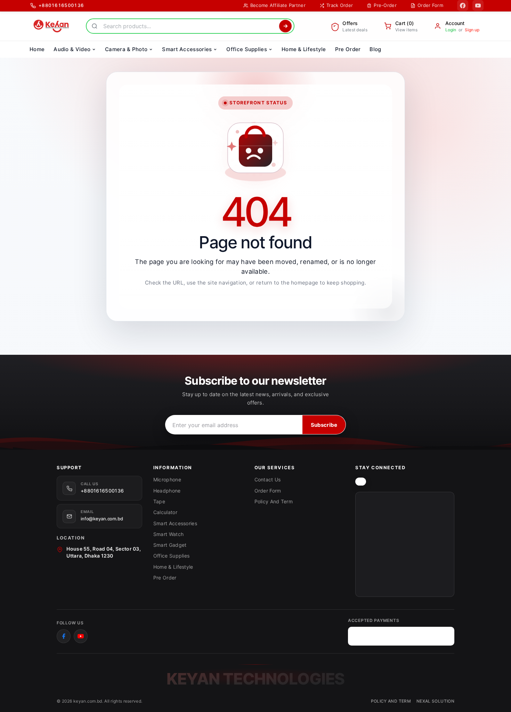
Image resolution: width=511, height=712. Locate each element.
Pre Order (165, 578)
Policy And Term (273, 501)
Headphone (167, 491)
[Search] (285, 26)
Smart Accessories (175, 523)
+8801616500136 (102, 491)
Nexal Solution (435, 701)
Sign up (472, 29)
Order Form (267, 491)
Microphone (167, 479)
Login (450, 29)
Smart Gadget (170, 545)
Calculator (165, 512)
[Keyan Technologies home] (360, 482)
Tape (159, 501)
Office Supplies (171, 556)
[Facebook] (462, 5)
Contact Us (267, 479)
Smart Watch (168, 534)
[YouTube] (478, 5)
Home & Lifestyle (173, 567)
